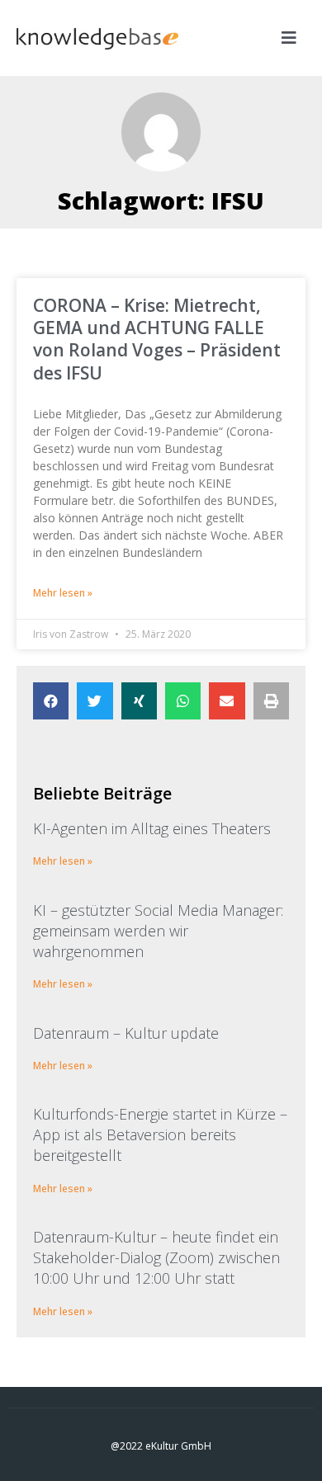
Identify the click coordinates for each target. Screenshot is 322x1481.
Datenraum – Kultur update (126, 1033)
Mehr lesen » (62, 593)
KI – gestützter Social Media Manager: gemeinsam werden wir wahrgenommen (158, 930)
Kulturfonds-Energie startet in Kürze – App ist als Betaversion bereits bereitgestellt (160, 1134)
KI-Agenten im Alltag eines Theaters (152, 828)
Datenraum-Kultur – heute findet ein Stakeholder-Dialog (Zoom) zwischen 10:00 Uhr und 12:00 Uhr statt (156, 1257)
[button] (51, 700)
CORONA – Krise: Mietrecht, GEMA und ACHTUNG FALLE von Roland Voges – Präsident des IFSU (157, 339)
